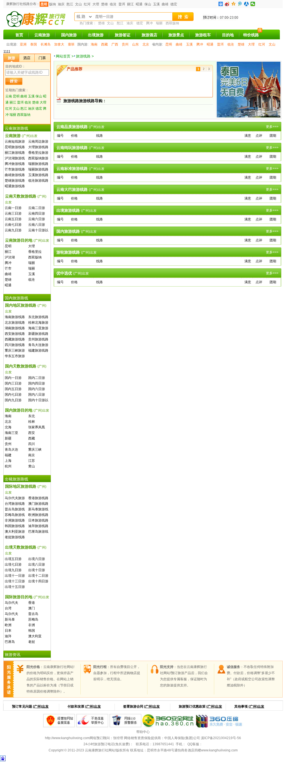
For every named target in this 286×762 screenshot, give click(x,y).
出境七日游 (13, 564)
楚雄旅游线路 (15, 180)
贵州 (125, 44)
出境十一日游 (15, 576)
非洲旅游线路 (15, 520)
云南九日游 (13, 230)
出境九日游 (13, 570)
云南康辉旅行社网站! (100, 750)
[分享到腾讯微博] (240, 4)
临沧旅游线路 (38, 180)
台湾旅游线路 (15, 504)
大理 (95, 4)
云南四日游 (36, 213)
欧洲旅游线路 (38, 515)
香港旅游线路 (38, 498)
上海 (8, 461)
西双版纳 (172, 23)
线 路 (81, 17)
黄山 (31, 466)
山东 (135, 44)
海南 (94, 44)
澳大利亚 (35, 636)
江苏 (31, 461)
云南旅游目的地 (27, 240)
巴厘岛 (10, 642)
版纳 (52, 4)
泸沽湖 (10, 257)
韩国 (31, 631)
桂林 (31, 422)
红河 (87, 4)
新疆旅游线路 (38, 334)
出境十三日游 (15, 581)
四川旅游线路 (15, 345)
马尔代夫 (11, 603)
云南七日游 (13, 225)
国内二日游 (36, 378)
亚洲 (23, 44)
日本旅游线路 (38, 520)
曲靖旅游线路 (15, 175)
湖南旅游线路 (15, 328)
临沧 (113, 4)
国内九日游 (13, 400)
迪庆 (61, 4)
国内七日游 (13, 394)
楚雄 (104, 4)
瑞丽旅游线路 (38, 164)
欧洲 (8, 625)
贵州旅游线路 (38, 339)
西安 (31, 433)
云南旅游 (21, 135)
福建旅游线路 (38, 350)
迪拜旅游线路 (38, 526)
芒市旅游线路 (15, 169)
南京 (31, 455)
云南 (8, 96)
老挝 (31, 642)
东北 (31, 416)
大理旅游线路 (38, 147)
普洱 (121, 4)
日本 (8, 631)
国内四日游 (36, 383)
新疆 (8, 438)
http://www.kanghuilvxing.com (67, 738)
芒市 (8, 268)
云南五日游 (13, 219)
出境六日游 (36, 559)
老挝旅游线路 (15, 537)
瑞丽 (159, 23)
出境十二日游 (38, 576)
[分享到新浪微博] (227, 4)
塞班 (71, 44)
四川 (31, 444)
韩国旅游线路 (15, 526)
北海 (8, 427)
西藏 (104, 44)
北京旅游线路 (15, 322)
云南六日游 (36, 219)
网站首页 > (65, 56)
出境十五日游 (15, 587)
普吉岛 (33, 614)
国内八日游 (36, 394)
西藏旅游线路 (15, 339)
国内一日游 (13, 378)
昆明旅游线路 (15, 147)
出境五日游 (13, 559)
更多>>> (272, 127)
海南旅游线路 (15, 317)
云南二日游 (36, 208)
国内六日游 (36, 389)
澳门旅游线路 (38, 504)
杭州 (8, 466)
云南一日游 (13, 208)
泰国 (33, 44)
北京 (145, 44)
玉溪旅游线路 (38, 175)
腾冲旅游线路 (15, 164)
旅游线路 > (85, 56)
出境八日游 (36, 564)
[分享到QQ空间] (233, 4)
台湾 (8, 608)
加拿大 (59, 44)
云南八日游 (36, 225)
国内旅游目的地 (27, 410)
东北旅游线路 (38, 317)
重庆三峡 (35, 449)
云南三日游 (13, 213)
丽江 (130, 4)
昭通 (139, 4)
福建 (8, 455)
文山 (78, 4)
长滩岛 (45, 44)
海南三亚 (11, 433)
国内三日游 (13, 383)
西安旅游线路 (15, 334)
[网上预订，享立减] (258, 20)
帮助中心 (143, 732)
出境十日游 (36, 570)
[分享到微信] (253, 4)
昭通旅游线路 (15, 186)
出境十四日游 (38, 581)
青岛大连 (11, 449)
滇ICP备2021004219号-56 (221, 738)
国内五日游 (13, 389)
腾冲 (149, 23)
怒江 (69, 4)
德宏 (173, 4)
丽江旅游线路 (15, 153)
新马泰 (10, 619)
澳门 (31, 608)
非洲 (31, 625)
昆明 (43, 4)
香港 (31, 603)
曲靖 (165, 4)
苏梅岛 (33, 619)
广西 (114, 44)
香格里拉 (35, 252)
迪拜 (8, 636)
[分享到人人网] (246, 4)
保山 (147, 4)
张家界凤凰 (36, 427)
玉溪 (156, 4)
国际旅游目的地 (27, 597)
